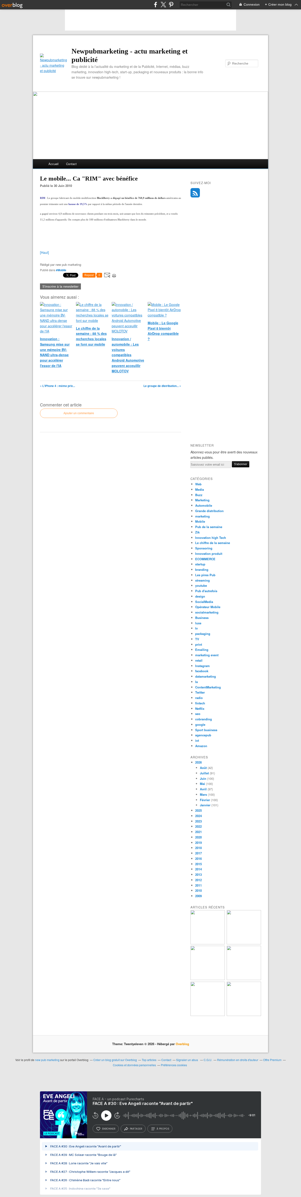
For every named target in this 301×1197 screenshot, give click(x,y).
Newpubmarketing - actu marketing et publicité (129, 55)
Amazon (201, 746)
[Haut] (44, 252)
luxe (198, 623)
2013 (198, 874)
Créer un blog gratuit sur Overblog (115, 1060)
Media (199, 489)
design (200, 596)
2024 (198, 816)
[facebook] (155, 4)
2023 (198, 821)
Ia (196, 682)
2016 (198, 858)
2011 (198, 885)
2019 (198, 842)
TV (197, 639)
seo (197, 713)
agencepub (203, 735)
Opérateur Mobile (207, 607)
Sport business (206, 730)
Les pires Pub (205, 575)
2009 (198, 896)
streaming (202, 580)
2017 (198, 853)
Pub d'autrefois (206, 591)
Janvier (205, 805)
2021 (198, 832)
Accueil (53, 164)
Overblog (182, 1044)
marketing (202, 516)
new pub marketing (47, 1060)
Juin (203, 778)
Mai (202, 783)
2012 (198, 880)
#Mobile (61, 270)
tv (196, 628)
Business (202, 617)
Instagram (202, 666)
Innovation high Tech (210, 537)
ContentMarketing (208, 687)
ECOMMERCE (205, 559)
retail (198, 660)
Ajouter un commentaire (78, 413)
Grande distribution (209, 511)
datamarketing (205, 676)
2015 (198, 864)
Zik (197, 532)
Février (205, 800)
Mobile (200, 521)
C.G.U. (208, 1060)
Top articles (149, 1060)
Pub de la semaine (208, 527)
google (200, 724)
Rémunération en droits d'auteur (237, 1060)
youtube (201, 585)
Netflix (199, 708)
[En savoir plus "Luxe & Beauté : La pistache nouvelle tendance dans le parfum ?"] (207, 979)
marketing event (206, 655)
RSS (195, 192)
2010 (198, 890)
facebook (201, 671)
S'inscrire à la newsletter (60, 286)
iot (197, 740)
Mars (203, 794)
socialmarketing (206, 612)
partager (136, 1128)
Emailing (201, 649)
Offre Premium (272, 1060)
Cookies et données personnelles (134, 1065)
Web (198, 484)
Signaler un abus (187, 1060)
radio (199, 697)
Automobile (203, 505)
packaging (202, 633)
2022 (198, 826)
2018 (198, 848)
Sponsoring (203, 548)
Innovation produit (208, 553)
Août (203, 767)
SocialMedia (204, 601)
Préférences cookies (174, 1065)
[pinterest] (171, 4)
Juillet (204, 773)
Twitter (200, 692)
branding (201, 569)
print (198, 644)
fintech (200, 703)
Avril (203, 789)
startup (200, 564)
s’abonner (108, 1128)
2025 (198, 810)
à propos (163, 1128)
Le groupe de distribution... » (162, 386)
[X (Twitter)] (163, 4)
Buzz (198, 495)
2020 (198, 837)
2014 (198, 869)
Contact (71, 164)
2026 (198, 762)
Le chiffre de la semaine (212, 543)
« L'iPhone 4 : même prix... (57, 386)
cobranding (203, 719)
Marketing (202, 500)
